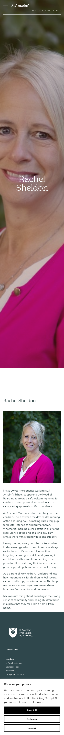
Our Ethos (45, 10)
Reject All (32, 728)
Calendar (56, 10)
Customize (32, 719)
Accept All (32, 710)
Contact (34, 10)
